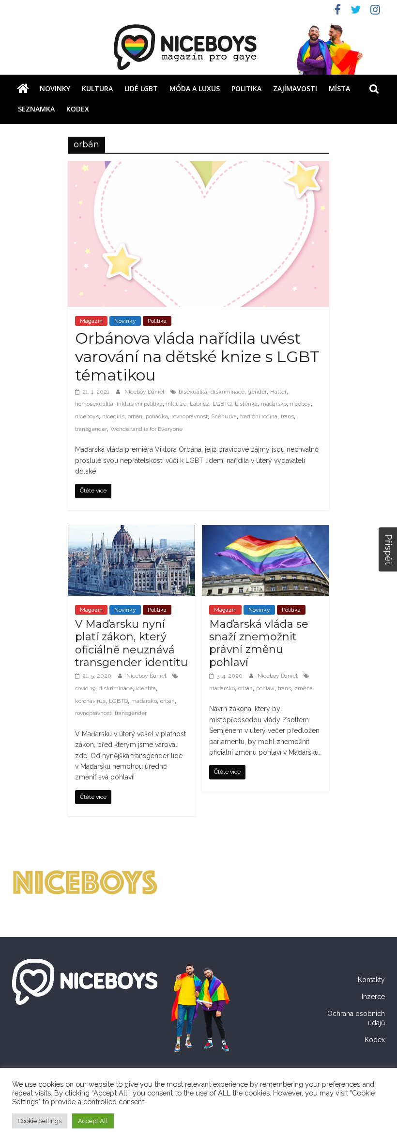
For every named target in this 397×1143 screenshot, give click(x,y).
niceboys (87, 416)
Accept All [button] (93, 1121)
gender (257, 391)
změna (303, 688)
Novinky (55, 88)
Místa (339, 88)
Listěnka (246, 403)
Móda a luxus (194, 88)
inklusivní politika (140, 403)
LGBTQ (222, 403)
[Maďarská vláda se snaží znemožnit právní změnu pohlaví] (265, 531)
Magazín (91, 321)
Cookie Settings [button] (39, 1121)
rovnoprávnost (189, 416)
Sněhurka (224, 416)
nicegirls (113, 416)
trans (287, 416)
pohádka (157, 416)
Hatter (278, 391)
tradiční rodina (258, 416)
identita (146, 688)
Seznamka (36, 108)
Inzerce (373, 996)
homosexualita (94, 403)
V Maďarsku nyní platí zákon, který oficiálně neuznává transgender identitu (131, 643)
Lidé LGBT (141, 88)
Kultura (97, 88)
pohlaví (265, 688)
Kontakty (371, 980)
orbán (135, 416)
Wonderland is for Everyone (146, 429)
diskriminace (227, 391)
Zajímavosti (295, 88)
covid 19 (85, 688)
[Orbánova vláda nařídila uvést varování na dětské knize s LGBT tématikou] (199, 167)
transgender (91, 429)
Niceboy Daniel (145, 391)
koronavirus (90, 701)
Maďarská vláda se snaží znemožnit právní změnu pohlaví (258, 643)
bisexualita (193, 391)
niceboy (300, 403)
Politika (246, 88)
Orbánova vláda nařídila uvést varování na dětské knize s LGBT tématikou (197, 357)
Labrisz (199, 403)
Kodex (77, 108)
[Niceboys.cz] (23, 89)
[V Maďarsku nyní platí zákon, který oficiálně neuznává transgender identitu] (131, 531)
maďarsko (274, 403)
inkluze (176, 403)
